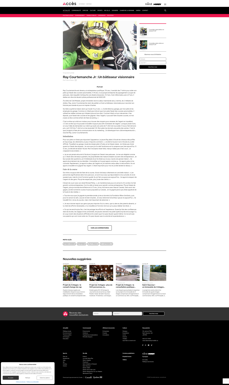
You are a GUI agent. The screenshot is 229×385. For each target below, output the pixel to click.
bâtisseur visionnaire (69, 243)
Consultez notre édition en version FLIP (156, 30)
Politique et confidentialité (32, 382)
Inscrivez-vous (152, 67)
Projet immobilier (93, 243)
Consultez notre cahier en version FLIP (156, 43)
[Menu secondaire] (165, 4)
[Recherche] (164, 10)
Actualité (66, 264)
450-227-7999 (146, 338)
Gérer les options (45, 378)
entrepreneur (81, 243)
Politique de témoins (21, 382)
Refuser (27, 378)
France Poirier (69, 80)
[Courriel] (76, 80)
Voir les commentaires (100, 228)
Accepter (10, 378)
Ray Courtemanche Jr (106, 243)
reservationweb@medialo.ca (150, 340)
